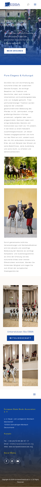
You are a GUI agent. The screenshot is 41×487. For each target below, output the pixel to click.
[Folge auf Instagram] (12, 461)
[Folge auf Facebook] (6, 461)
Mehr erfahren (15, 51)
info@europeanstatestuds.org (22, 444)
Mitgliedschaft (20, 338)
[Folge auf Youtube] (17, 461)
